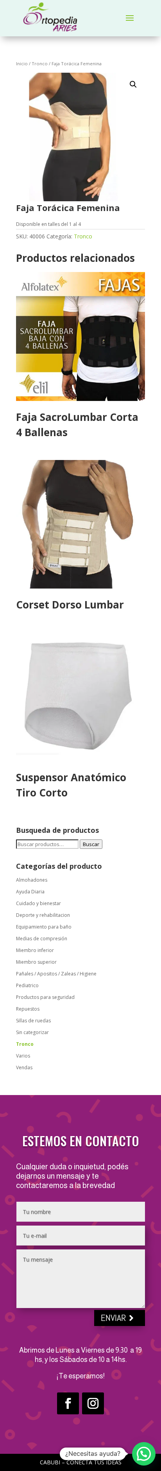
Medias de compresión (41, 938)
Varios (23, 1055)
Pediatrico (27, 985)
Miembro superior (36, 962)
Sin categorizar (32, 1032)
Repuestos (27, 1009)
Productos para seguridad (45, 997)
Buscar (91, 844)
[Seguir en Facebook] (68, 1403)
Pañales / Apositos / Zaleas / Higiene (56, 973)
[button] (133, 84)
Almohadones (31, 880)
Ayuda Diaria (30, 891)
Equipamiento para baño (44, 926)
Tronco (40, 63)
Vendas (24, 1067)
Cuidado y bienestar (38, 903)
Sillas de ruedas (33, 1020)
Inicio (22, 63)
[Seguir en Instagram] (93, 1403)
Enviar (113, 1318)
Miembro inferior (35, 950)
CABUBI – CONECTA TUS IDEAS (81, 1462)
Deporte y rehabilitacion (43, 915)
